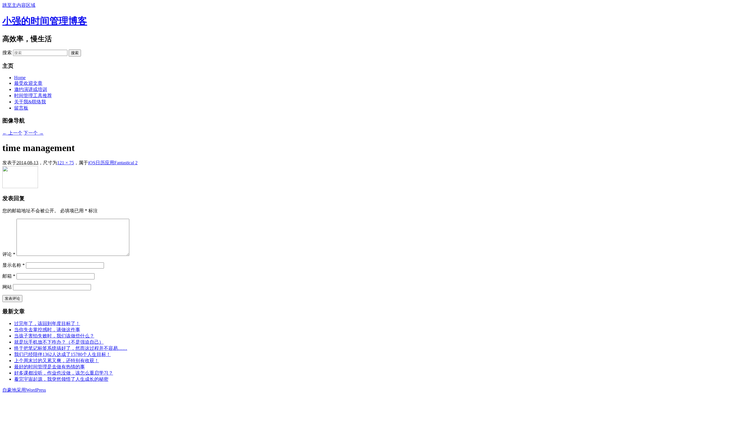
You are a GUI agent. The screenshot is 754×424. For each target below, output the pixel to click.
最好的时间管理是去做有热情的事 (49, 366)
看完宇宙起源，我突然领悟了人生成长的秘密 (61, 379)
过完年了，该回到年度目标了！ (47, 323)
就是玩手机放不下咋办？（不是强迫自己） (59, 341)
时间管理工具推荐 (33, 95)
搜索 (7, 52)
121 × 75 (65, 162)
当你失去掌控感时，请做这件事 (47, 329)
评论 (8, 254)
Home (20, 77)
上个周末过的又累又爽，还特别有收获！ (56, 360)
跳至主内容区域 (18, 5)
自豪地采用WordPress (24, 389)
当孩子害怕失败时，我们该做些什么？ (54, 335)
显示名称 (13, 265)
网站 (7, 286)
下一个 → (34, 132)
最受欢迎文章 (28, 83)
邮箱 (8, 276)
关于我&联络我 (30, 101)
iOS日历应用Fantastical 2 (113, 162)
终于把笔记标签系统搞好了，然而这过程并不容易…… (70, 348)
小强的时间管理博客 (44, 21)
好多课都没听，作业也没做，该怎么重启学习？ (63, 372)
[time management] (20, 186)
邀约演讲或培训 (30, 89)
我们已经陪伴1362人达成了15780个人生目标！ (62, 354)
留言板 (21, 107)
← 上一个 (12, 132)
